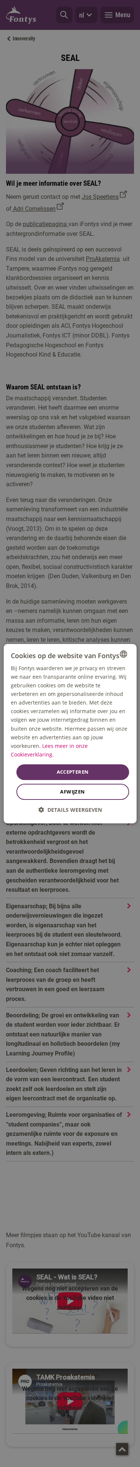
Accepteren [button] (73, 771)
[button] (70, 809)
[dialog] (69, 733)
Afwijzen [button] (72, 791)
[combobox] (123, 653)
